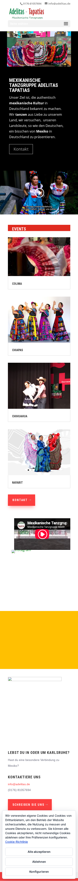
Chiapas (17, 350)
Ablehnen (39, 861)
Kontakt (21, 149)
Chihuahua (19, 416)
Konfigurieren (39, 871)
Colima (17, 283)
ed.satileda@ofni (19, 784)
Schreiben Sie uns (28, 804)
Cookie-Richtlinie (16, 841)
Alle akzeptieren (39, 851)
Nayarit (17, 482)
